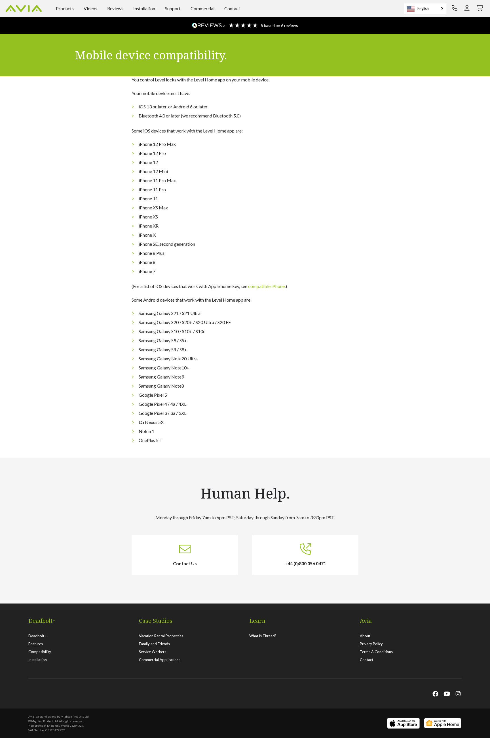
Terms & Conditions (376, 651)
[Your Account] (467, 8)
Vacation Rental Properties (161, 636)
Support (173, 8)
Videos (90, 8)
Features (35, 644)
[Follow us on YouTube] (446, 693)
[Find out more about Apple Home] (443, 723)
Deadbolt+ (37, 636)
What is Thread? (262, 636)
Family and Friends (154, 644)
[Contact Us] (454, 8)
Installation (144, 8)
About (365, 636)
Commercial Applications (159, 659)
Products (65, 8)
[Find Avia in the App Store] (403, 723)
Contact (232, 8)
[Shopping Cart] (480, 8)
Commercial (202, 8)
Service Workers (152, 651)
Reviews (115, 8)
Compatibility (39, 651)
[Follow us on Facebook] (435, 693)
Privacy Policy (371, 644)
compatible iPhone (266, 286)
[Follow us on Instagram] (458, 693)
